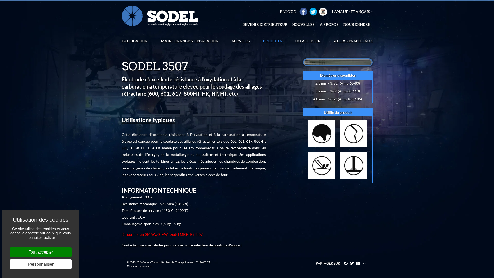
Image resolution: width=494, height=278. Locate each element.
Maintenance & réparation (189, 41)
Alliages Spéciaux (353, 41)
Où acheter (307, 41)
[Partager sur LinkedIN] (358, 263)
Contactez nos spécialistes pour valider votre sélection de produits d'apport (182, 245)
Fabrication (134, 41)
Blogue (288, 12)
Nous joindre (356, 25)
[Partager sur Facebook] (346, 263)
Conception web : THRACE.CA (192, 262)
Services (241, 41)
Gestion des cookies (140, 265)
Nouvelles (303, 25)
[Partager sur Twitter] (352, 263)
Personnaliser (41, 264)
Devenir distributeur (264, 25)
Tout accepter (41, 252)
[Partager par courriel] (364, 263)
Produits (272, 41)
